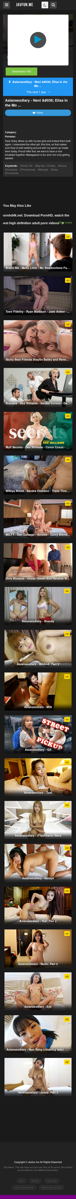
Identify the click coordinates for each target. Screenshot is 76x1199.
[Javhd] (24, 5)
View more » (66, 222)
